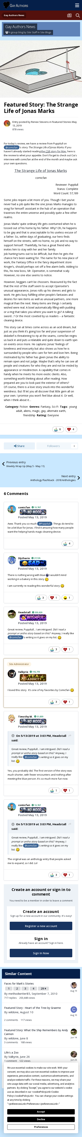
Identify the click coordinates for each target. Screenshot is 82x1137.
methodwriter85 (19, 993)
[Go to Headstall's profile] (12, 614)
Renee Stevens (40, 122)
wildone (13, 1012)
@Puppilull (44, 523)
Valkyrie (23, 672)
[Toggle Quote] (13, 735)
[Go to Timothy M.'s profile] (12, 718)
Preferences (41, 1127)
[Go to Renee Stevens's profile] (7, 123)
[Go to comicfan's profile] (12, 509)
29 (43, 988)
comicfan (24, 507)
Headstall (24, 612)
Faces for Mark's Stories (19, 983)
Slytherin (24, 558)
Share (20, 446)
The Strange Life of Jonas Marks (40, 170)
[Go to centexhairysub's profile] (74, 1009)
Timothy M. (25, 716)
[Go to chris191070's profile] (74, 1054)
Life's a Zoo (11, 1052)
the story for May (53, 151)
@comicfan (12, 147)
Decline (41, 1119)
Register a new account (41, 926)
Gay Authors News (20, 26)
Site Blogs (45, 32)
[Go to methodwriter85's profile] (74, 985)
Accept (41, 1111)
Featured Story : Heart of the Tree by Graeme (32, 1008)
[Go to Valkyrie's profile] (12, 674)
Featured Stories (61, 122)
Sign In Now (41, 953)
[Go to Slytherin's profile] (12, 560)
